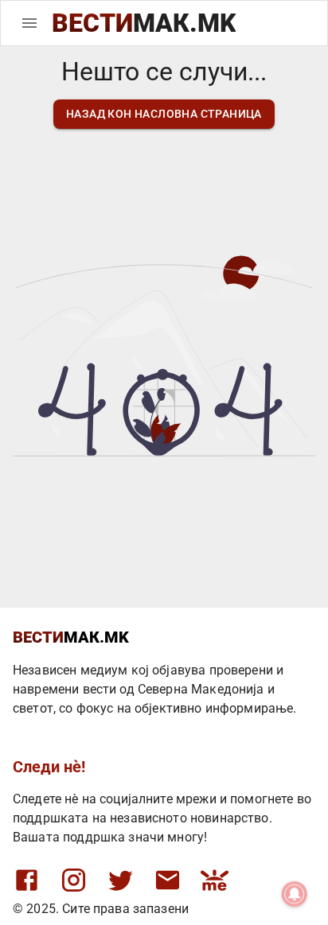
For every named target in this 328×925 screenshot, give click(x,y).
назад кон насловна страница (164, 113)
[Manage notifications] (294, 894)
